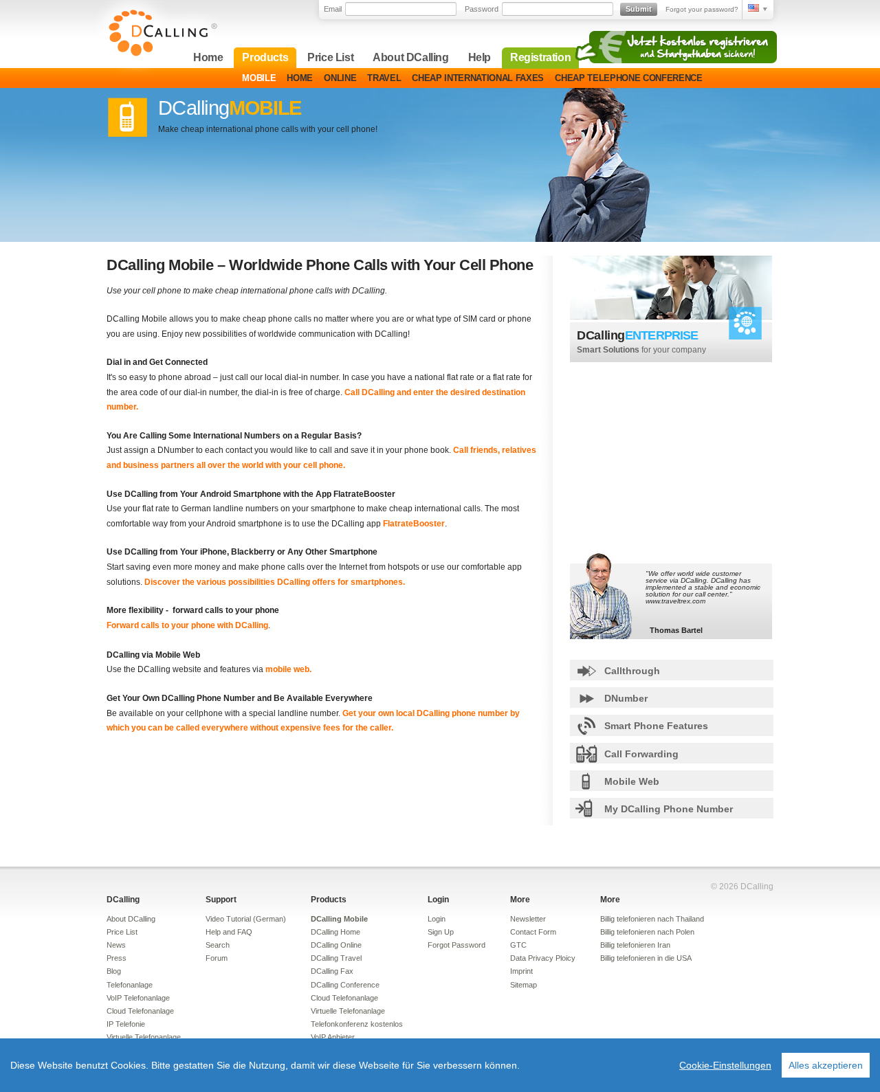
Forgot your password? (702, 9)
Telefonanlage (130, 985)
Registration (540, 57)
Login (438, 899)
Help (479, 57)
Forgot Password (456, 945)
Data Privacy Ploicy (542, 958)
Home (208, 57)
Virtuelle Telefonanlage (144, 1037)
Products (265, 57)
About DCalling (410, 57)
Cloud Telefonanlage (140, 1011)
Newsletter (528, 919)
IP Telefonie (126, 1024)
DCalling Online (336, 945)
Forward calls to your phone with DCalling (187, 625)
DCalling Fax (332, 971)
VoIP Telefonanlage (138, 998)
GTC (518, 945)
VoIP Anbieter (333, 1037)
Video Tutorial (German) (246, 919)
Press (116, 958)
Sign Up (441, 932)
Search (218, 945)
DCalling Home (335, 932)
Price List (330, 57)
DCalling (123, 899)
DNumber (626, 698)
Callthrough (632, 670)
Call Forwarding (641, 753)
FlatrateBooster (414, 523)
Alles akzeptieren (826, 1065)
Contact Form (533, 932)
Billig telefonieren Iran (635, 945)
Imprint (521, 971)
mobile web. (288, 669)
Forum (217, 958)
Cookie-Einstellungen (725, 1065)
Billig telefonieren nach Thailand (652, 919)
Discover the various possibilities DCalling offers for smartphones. (274, 582)
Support (221, 899)
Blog (114, 971)
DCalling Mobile (339, 919)
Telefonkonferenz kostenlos (357, 1024)
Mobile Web (631, 781)
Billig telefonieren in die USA (646, 958)
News (116, 945)
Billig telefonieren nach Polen (647, 932)
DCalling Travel (336, 958)
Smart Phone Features (656, 725)
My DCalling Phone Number (668, 808)
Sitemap (523, 985)
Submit (639, 9)
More (520, 899)
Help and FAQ (229, 932)
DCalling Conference (345, 985)
